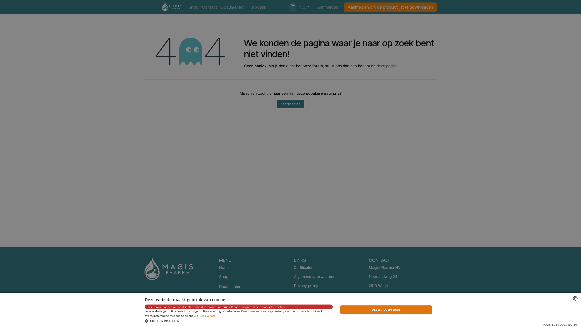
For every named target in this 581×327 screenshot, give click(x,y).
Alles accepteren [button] (386, 310)
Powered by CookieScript (560, 324)
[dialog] (290, 310)
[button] (239, 321)
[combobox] (575, 298)
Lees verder (207, 316)
